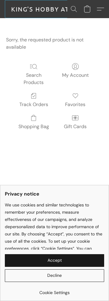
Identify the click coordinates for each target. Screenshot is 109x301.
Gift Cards (75, 126)
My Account (75, 75)
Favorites (75, 104)
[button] (42, 9)
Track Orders (33, 104)
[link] (54, 290)
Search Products (34, 79)
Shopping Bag (33, 126)
